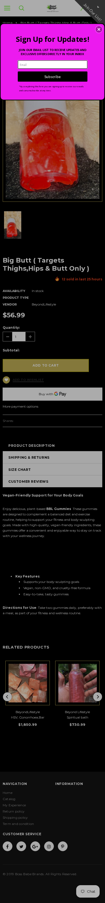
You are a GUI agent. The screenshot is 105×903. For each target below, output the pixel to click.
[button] (99, 29)
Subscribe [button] (52, 76)
